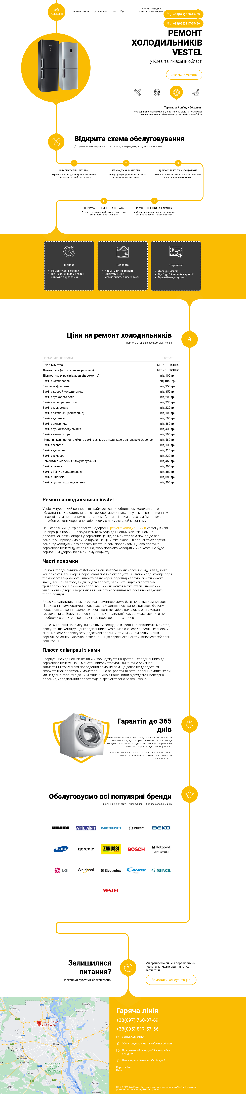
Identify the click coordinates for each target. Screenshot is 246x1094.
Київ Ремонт (57, 12)
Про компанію (100, 11)
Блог (114, 11)
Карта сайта (123, 1067)
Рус (122, 11)
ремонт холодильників (127, 528)
